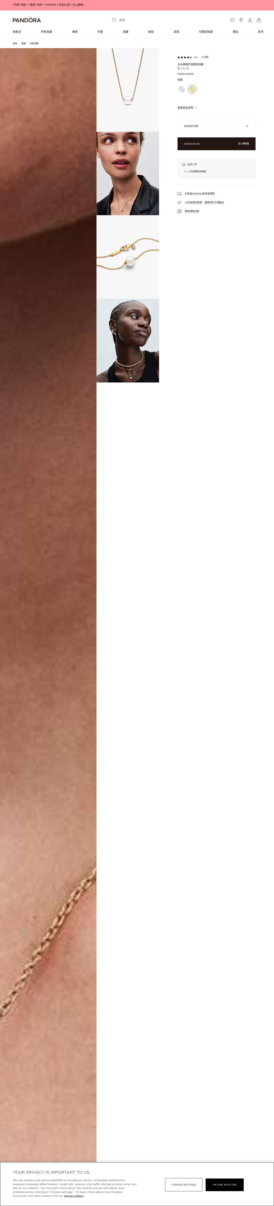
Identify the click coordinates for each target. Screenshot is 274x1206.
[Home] (27, 20)
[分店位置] (241, 20)
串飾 (75, 31)
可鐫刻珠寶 (206, 31)
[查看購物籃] (258, 20)
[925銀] (182, 89)
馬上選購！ (78, 4)
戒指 (151, 31)
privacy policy (74, 1195)
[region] (137, 1184)
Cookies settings (184, 1184)
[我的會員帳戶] (250, 20)
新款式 (17, 31)
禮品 (235, 31)
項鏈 (125, 31)
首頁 (15, 43)
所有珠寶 (46, 31)
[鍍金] (192, 89)
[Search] (114, 20)
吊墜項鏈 (34, 43)
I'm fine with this (225, 1184)
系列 (261, 31)
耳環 (176, 31)
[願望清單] (232, 20)
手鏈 (100, 31)
